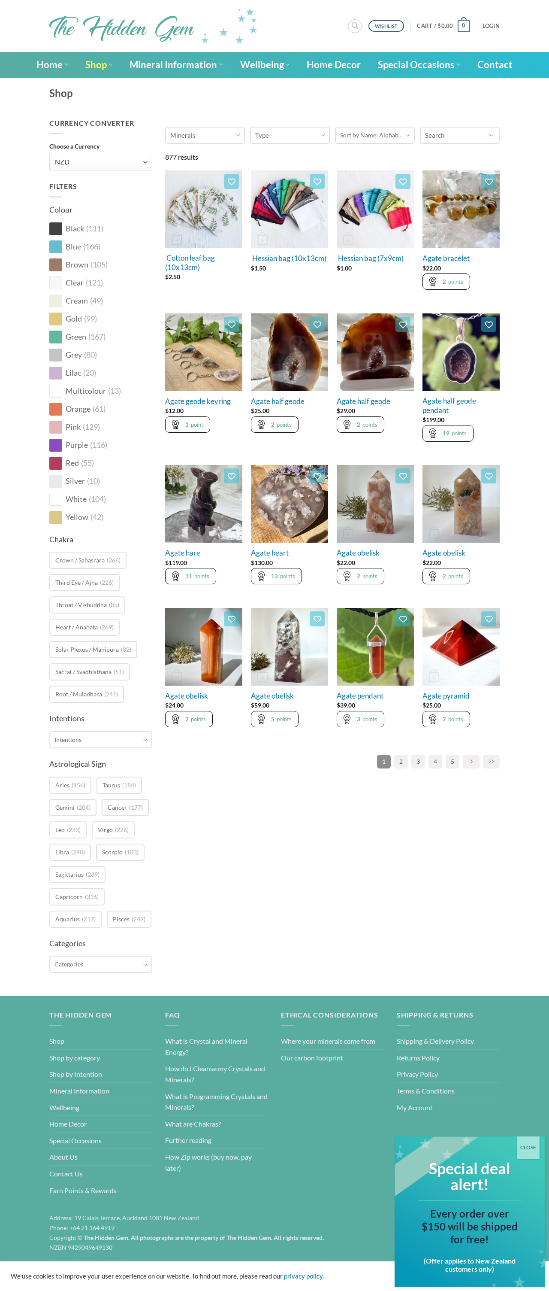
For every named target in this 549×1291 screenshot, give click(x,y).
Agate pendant (360, 696)
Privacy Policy (417, 1074)
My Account (415, 1107)
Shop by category (74, 1058)
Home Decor (334, 64)
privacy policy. (304, 1276)
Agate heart (270, 553)
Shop (96, 64)
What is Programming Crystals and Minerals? (216, 1102)
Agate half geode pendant (449, 406)
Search (434, 135)
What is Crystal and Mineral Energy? (206, 1046)
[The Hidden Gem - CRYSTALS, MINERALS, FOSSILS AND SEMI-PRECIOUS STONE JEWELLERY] (153, 26)
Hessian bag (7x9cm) (370, 258)
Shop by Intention (75, 1074)
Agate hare (182, 553)
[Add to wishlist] (231, 181)
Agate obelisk (358, 553)
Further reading (188, 1140)
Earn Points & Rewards (83, 1190)
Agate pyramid (446, 696)
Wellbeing (262, 64)
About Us (63, 1157)
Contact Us (66, 1173)
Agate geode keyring (198, 401)
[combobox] (100, 739)
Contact (495, 64)
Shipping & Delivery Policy (435, 1041)
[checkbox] (55, 228)
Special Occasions (416, 64)
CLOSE (528, 1147)
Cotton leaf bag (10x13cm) (190, 263)
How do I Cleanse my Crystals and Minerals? (215, 1074)
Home (49, 64)
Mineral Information (173, 64)
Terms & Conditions (426, 1091)
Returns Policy (418, 1058)
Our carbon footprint (312, 1058)
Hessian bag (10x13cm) (288, 258)
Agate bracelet (446, 258)
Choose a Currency (74, 146)
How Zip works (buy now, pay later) (208, 1162)
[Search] (355, 26)
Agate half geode (278, 401)
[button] (443, 26)
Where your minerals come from (328, 1041)
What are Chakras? (193, 1124)
